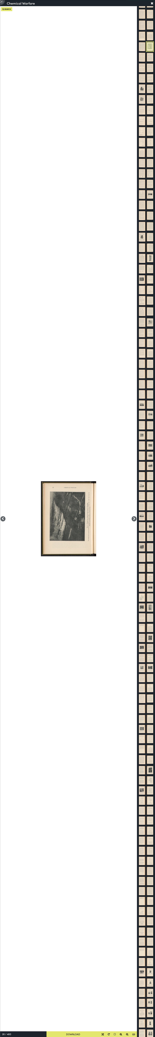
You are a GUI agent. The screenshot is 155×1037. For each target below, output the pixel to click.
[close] (152, 3)
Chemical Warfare (21, 3)
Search (7, 9)
